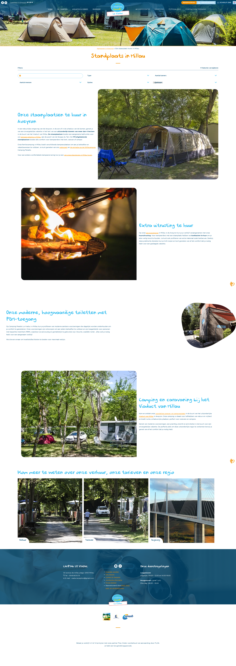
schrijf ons (225, 2)
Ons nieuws (110, 574)
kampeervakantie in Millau (31, 137)
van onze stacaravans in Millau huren (78, 155)
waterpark (63, 147)
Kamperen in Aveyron (105, 48)
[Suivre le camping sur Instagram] (5, 2)
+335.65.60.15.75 (207, 2)
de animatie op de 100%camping (83, 147)
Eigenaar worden (112, 572)
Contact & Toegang (113, 577)
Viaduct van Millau (146, 416)
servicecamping (152, 233)
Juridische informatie (114, 580)
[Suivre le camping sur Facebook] (2, 2)
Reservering (189, 2)
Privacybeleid (111, 583)
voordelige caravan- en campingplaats (170, 413)
